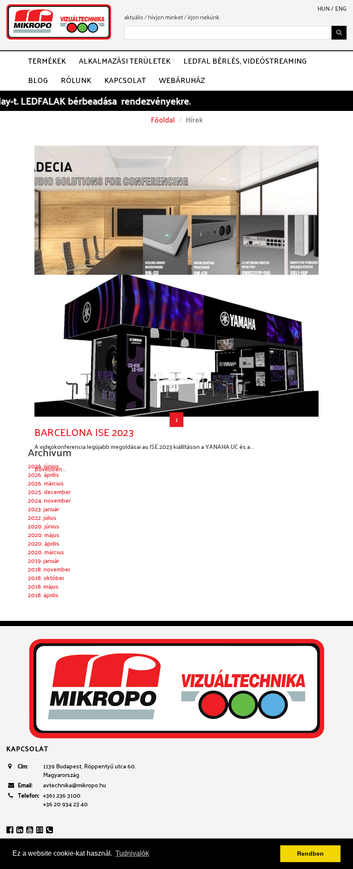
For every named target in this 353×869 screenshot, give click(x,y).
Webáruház (182, 80)
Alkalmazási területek (124, 61)
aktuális (133, 17)
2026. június (43, 466)
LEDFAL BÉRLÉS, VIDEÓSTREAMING (245, 61)
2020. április (43, 543)
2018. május (43, 586)
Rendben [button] (310, 853)
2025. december (49, 491)
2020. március (46, 552)
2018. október (46, 577)
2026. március (46, 483)
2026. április (43, 474)
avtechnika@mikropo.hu (74, 785)
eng (341, 8)
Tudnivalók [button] (132, 853)
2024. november (49, 500)
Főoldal (163, 119)
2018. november (49, 569)
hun (323, 8)
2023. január (43, 509)
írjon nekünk (204, 17)
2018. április (43, 595)
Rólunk (76, 80)
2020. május (43, 534)
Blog (38, 80)
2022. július (42, 517)
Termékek (47, 61)
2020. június (43, 526)
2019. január (43, 560)
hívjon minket (165, 17)
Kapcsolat (125, 80)
